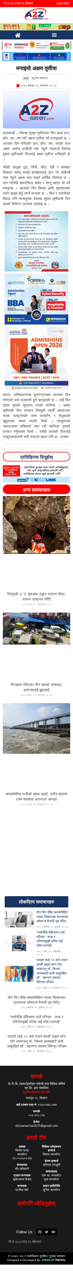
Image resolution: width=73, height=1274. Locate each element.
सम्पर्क (37, 1076)
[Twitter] (46, 1232)
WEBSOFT (54, 1260)
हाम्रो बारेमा (63, 3)
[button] (54, 35)
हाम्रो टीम (36, 1137)
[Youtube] (53, 1232)
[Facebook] (39, 1232)
